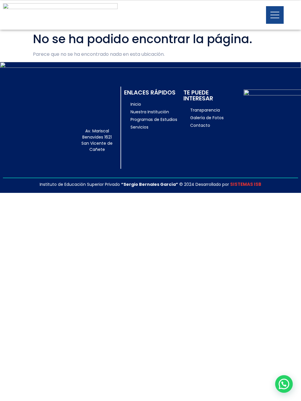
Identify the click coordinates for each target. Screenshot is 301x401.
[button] (284, 384)
